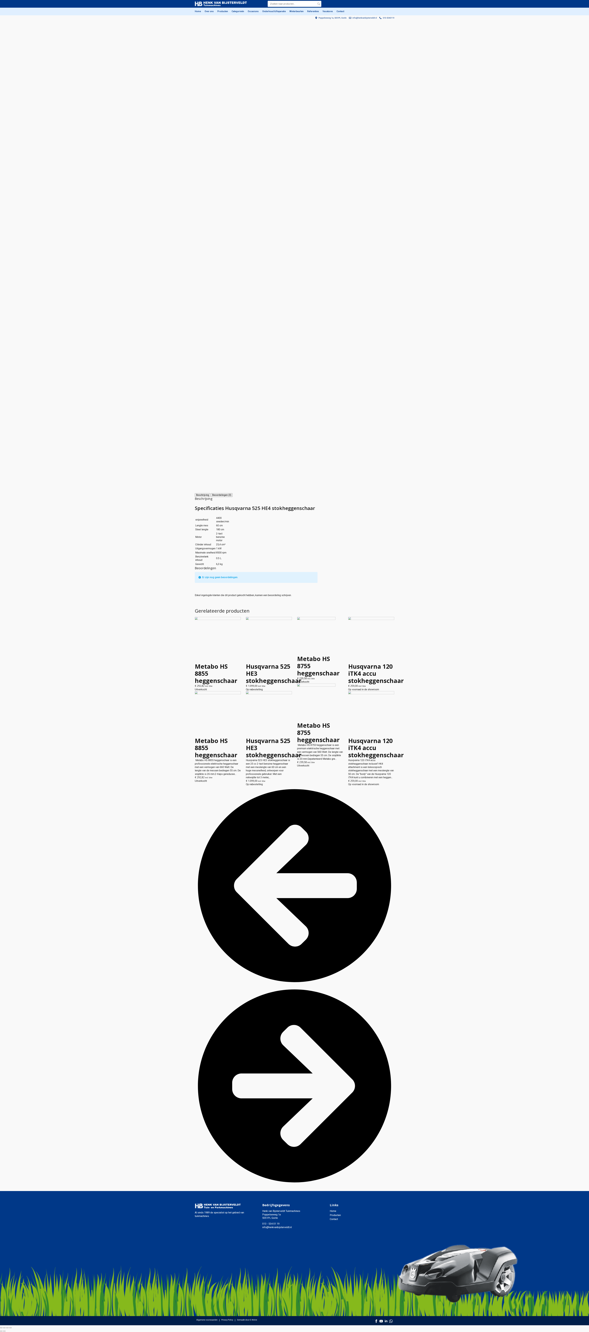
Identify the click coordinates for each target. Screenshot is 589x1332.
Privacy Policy (227, 1320)
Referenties (313, 11)
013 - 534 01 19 (270, 1223)
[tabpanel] (256, 531)
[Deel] (7, 1327)
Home (198, 11)
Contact (340, 11)
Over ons (209, 11)
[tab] (202, 495)
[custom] (391, 1321)
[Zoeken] (318, 4)
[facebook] (376, 1321)
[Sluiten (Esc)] (10, 1327)
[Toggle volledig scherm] (4, 1327)
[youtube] (381, 1321)
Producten (222, 11)
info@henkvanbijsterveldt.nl (277, 1227)
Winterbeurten (296, 11)
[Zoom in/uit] (1, 1327)
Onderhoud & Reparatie (274, 11)
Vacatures (328, 11)
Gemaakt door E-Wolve (247, 1320)
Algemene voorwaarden (207, 1320)
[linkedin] (386, 1321)
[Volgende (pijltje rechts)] (4, 1331)
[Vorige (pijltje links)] (1, 1331)
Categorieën (238, 11)
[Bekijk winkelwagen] (391, 4)
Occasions (253, 11)
